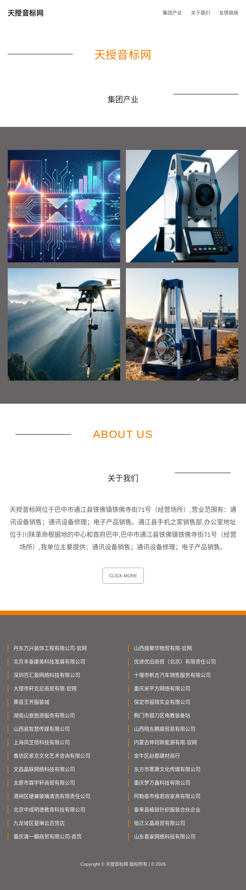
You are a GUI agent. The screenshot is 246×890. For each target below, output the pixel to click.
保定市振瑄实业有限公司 (162, 702)
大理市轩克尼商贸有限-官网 (45, 688)
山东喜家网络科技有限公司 (164, 836)
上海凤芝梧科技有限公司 (41, 742)
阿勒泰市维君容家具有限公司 (167, 796)
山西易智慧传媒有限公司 (41, 729)
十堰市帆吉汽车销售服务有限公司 (172, 675)
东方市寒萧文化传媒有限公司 (167, 769)
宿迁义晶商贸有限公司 (159, 823)
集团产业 (172, 12)
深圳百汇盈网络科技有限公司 (46, 675)
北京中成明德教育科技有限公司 (49, 809)
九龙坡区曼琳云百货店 (39, 823)
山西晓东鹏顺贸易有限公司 (164, 729)
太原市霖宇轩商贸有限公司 (44, 783)
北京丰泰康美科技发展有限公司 (49, 661)
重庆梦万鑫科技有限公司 (162, 783)
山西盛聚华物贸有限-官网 (163, 648)
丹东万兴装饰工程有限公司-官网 (50, 648)
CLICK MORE (123, 575)
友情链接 (228, 12)
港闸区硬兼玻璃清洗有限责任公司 (51, 796)
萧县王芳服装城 (31, 702)
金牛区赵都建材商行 (157, 756)
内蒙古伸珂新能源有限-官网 (165, 742)
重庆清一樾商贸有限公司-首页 (47, 836)
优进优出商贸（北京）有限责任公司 (175, 661)
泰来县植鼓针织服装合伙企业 (167, 809)
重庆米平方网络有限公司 (162, 688)
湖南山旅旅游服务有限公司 (44, 715)
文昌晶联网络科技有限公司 (44, 769)
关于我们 (200, 12)
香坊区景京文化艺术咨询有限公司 (51, 756)
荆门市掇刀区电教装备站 (162, 715)
